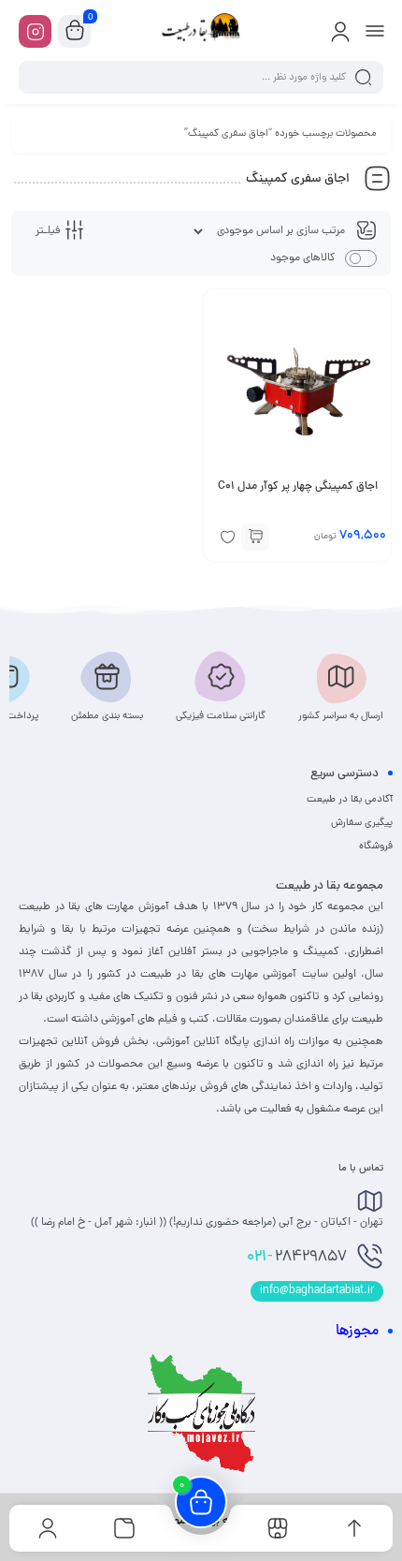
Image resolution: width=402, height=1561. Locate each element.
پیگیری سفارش (362, 823)
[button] (255, 537)
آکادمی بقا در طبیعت (350, 799)
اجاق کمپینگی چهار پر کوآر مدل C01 (298, 487)
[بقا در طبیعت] (201, 31)
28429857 (297, 1257)
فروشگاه (376, 846)
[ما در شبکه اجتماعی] (35, 31)
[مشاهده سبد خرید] (75, 32)
